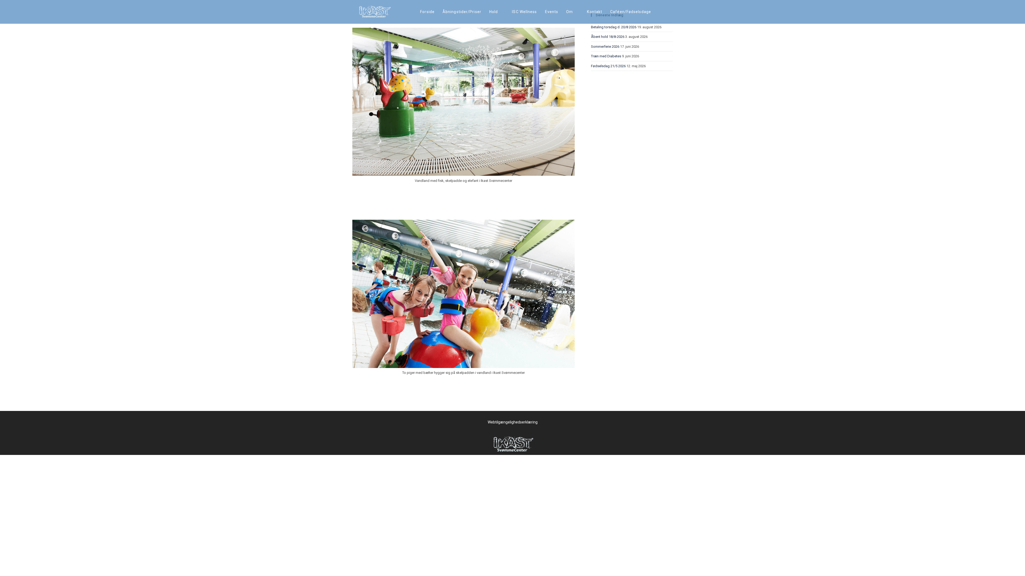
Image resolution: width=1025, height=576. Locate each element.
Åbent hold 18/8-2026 (607, 37)
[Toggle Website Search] (660, 12)
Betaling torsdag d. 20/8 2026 (613, 27)
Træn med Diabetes (606, 56)
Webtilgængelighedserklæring (513, 422)
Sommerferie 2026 (605, 47)
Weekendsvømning (380, 209)
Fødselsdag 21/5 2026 (608, 66)
